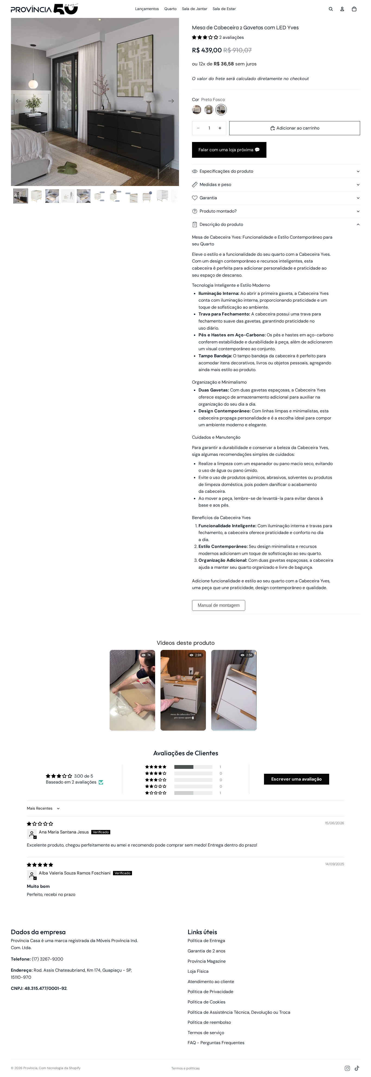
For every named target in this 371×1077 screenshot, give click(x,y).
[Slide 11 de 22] (178, 196)
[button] (205, 37)
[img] (40, 824)
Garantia (208, 198)
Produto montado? (218, 211)
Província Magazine (207, 961)
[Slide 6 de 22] (99, 196)
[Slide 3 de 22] (52, 196)
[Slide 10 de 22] (162, 196)
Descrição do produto (221, 224)
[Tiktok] (357, 1068)
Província (30, 1068)
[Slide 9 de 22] (146, 196)
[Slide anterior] (17, 102)
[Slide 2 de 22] (36, 196)
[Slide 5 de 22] (83, 196)
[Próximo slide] (173, 102)
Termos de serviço (206, 1032)
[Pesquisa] (331, 9)
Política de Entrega (206, 940)
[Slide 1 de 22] (20, 196)
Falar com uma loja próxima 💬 (229, 150)
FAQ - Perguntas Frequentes (216, 1043)
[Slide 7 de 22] (115, 196)
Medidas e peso (215, 184)
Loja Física (198, 971)
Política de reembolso (209, 1022)
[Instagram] (347, 1068)
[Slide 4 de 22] (68, 196)
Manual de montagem (219, 605)
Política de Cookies (206, 1002)
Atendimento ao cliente (211, 981)
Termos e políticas (185, 1068)
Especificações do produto (226, 171)
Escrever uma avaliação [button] (296, 779)
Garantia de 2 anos (206, 951)
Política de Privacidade (210, 991)
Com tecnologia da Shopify (60, 1068)
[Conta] (342, 9)
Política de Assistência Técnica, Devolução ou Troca (239, 1012)
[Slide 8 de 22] (131, 196)
